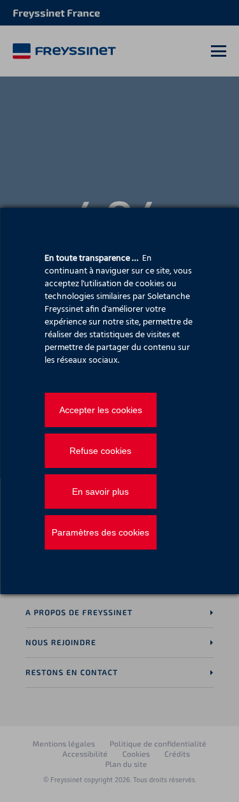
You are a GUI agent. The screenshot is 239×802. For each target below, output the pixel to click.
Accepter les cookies (100, 410)
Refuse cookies (100, 451)
